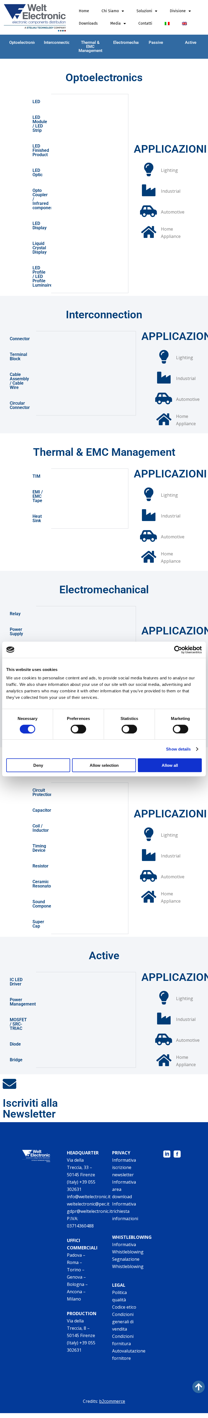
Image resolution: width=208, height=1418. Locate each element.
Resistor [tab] (40, 866)
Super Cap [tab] (38, 924)
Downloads (88, 23)
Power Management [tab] (23, 1002)
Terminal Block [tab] (18, 356)
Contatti (145, 23)
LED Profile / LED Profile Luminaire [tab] (41, 276)
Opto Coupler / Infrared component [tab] (41, 199)
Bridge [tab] (16, 1059)
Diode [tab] (15, 1044)
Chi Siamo (110, 11)
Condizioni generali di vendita (123, 1321)
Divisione (178, 11)
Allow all (170, 765)
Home (84, 11)
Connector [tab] (20, 338)
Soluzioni (144, 11)
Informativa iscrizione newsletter (124, 1167)
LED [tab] (36, 101)
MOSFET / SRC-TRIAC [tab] (18, 1024)
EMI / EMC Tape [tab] (37, 496)
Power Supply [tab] (16, 631)
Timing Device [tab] (39, 848)
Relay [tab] (15, 613)
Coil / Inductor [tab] (40, 828)
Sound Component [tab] (41, 904)
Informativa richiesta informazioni (125, 1211)
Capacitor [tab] (41, 810)
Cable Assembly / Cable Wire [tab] (19, 381)
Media (115, 23)
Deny (38, 765)
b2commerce (112, 1401)
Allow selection (104, 765)
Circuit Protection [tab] (41, 792)
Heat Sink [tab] (37, 518)
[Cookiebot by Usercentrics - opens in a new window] (178, 650)
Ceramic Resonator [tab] (41, 884)
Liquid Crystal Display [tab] (39, 248)
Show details (178, 748)
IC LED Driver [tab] (16, 982)
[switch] (78, 729)
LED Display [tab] (39, 225)
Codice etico (124, 1307)
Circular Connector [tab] (20, 405)
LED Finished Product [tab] (40, 150)
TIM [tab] (36, 476)
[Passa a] (167, 23)
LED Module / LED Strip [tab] (39, 124)
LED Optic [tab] (37, 172)
